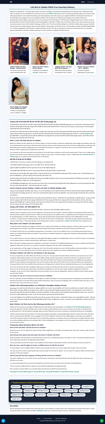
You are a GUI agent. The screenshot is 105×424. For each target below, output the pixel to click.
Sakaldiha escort (16, 390)
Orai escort (51, 386)
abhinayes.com (42, 410)
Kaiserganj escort (29, 390)
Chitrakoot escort (43, 390)
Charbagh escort (65, 394)
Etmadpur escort (39, 386)
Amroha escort (40, 394)
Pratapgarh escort (88, 386)
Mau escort (76, 386)
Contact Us (90, 2)
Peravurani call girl (73, 371)
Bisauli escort (16, 386)
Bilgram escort (27, 386)
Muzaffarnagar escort (63, 386)
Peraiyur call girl (45, 371)
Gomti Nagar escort (71, 390)
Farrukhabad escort (78, 394)
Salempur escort (52, 394)
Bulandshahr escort (56, 390)
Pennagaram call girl (32, 371)
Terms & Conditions (61, 418)
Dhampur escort (84, 390)
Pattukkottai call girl (17, 371)
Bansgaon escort (16, 394)
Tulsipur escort (16, 399)
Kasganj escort (29, 394)
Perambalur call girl (58, 371)
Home (83, 2)
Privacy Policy (48, 418)
